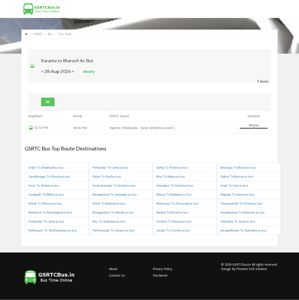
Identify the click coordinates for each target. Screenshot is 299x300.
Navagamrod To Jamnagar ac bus (114, 194)
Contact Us (117, 275)
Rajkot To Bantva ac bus (236, 176)
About (113, 269)
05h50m (254, 125)
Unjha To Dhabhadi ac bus (45, 167)
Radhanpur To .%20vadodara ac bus (52, 230)
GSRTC (37, 34)
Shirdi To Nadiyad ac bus (108, 203)
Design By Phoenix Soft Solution (244, 269)
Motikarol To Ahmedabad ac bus (50, 212)
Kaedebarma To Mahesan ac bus (242, 212)
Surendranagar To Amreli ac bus (114, 185)
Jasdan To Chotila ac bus (173, 230)
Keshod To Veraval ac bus (174, 221)
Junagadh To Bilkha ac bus (46, 194)
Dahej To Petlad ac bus (172, 167)
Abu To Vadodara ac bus (108, 221)
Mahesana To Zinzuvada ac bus (177, 203)
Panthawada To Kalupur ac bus (113, 230)
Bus (50, 34)
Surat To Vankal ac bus (43, 185)
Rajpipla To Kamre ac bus (237, 194)
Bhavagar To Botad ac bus (238, 167)
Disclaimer (160, 275)
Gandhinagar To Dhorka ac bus (49, 176)
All (48, 101)
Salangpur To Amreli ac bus (174, 185)
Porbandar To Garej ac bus (46, 221)
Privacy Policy (162, 269)
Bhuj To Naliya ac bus (170, 176)
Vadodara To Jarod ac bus (237, 221)
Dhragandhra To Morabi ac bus (113, 212)
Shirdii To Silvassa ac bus (45, 203)
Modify (89, 71)
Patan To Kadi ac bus (106, 176)
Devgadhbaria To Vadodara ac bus (243, 230)
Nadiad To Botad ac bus (172, 212)
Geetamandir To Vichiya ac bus (241, 203)
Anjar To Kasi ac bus (234, 185)
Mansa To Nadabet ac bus (174, 194)
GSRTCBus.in (241, 264)
